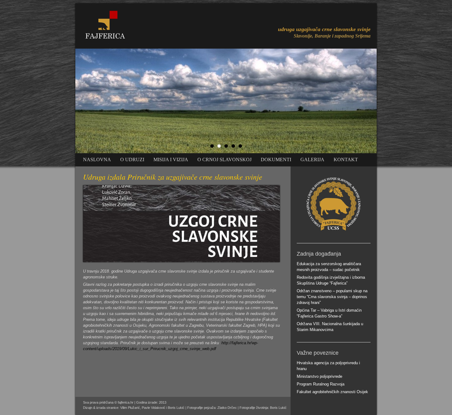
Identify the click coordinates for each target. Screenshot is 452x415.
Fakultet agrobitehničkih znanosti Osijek (332, 391)
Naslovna (97, 159)
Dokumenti (276, 159)
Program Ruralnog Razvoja (320, 384)
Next (383, 99)
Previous (68, 99)
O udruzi (132, 159)
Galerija (312, 159)
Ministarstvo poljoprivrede (319, 376)
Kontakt (346, 159)
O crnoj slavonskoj (224, 159)
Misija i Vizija (170, 159)
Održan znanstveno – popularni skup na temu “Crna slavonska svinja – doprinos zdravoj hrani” (332, 297)
